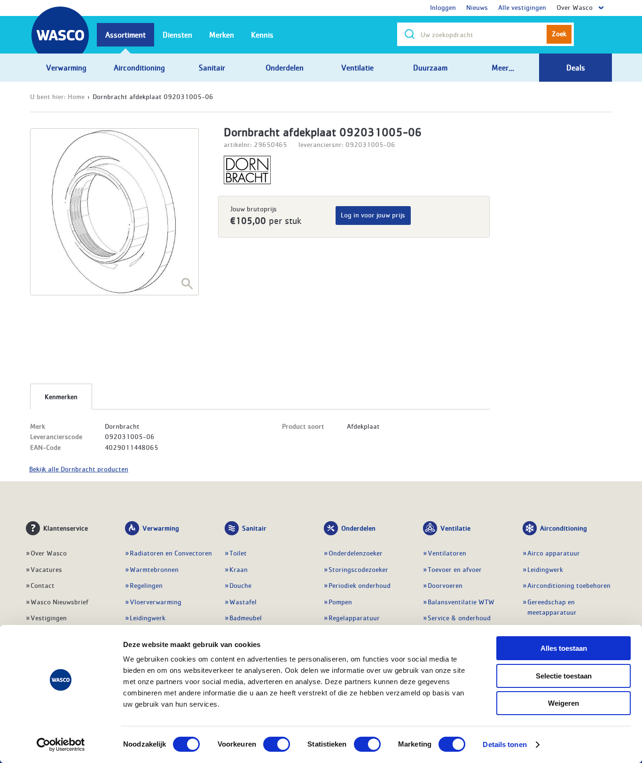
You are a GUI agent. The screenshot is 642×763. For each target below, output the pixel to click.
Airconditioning (563, 528)
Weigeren (563, 703)
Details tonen (504, 744)
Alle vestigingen (522, 7)
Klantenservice (65, 528)
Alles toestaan (563, 648)
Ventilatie (455, 528)
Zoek (559, 33)
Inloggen (443, 7)
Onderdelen (358, 528)
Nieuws (477, 7)
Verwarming (160, 528)
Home (76, 96)
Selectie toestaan (564, 676)
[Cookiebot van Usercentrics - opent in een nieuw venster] (61, 745)
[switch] (276, 744)
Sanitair (254, 528)
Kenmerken (61, 396)
